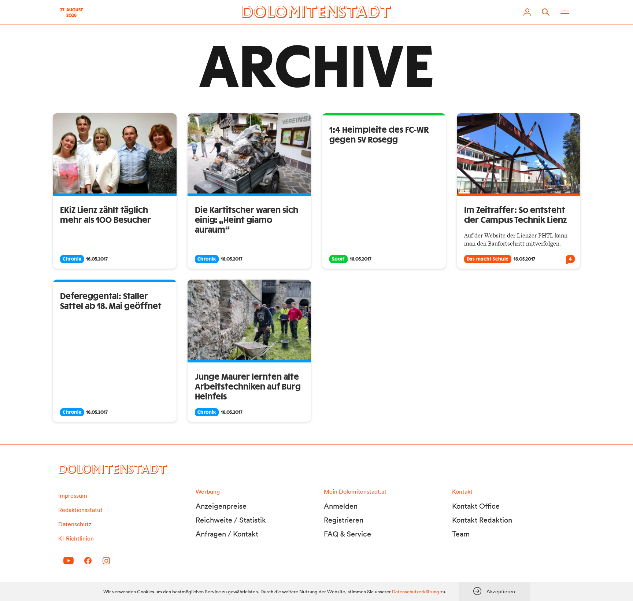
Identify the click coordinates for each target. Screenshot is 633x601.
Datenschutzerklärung (415, 592)
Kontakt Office (476, 506)
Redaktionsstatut (80, 509)
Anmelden (341, 506)
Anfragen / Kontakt (227, 534)
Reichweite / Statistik (231, 520)
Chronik (72, 259)
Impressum (72, 495)
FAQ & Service (347, 534)
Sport (338, 259)
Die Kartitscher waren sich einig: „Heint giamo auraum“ (246, 220)
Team (461, 534)
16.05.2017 (97, 259)
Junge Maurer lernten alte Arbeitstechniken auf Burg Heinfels (248, 387)
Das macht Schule (488, 259)
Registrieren (343, 520)
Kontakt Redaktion (482, 520)
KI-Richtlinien (76, 538)
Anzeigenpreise (221, 506)
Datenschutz (74, 524)
